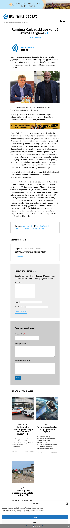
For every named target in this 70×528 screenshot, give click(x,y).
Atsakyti (19, 256)
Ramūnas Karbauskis (23, 228)
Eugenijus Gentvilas (42, 226)
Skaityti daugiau (29, 451)
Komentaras (19, 283)
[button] (67, 503)
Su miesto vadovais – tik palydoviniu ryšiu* (47, 429)
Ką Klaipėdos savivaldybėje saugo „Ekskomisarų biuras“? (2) (23, 430)
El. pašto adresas (20, 307)
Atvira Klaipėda (27, 47)
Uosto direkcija (38, 228)
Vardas (17, 302)
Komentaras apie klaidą (22, 360)
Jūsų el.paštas (20, 334)
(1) (47, 33)
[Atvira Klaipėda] (20, 19)
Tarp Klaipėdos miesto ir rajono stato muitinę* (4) (22, 493)
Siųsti (18, 378)
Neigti (35, 522)
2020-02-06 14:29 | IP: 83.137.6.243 (34, 249)
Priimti (35, 517)
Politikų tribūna (35, 37)
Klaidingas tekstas (20, 344)
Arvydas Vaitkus (27, 226)
